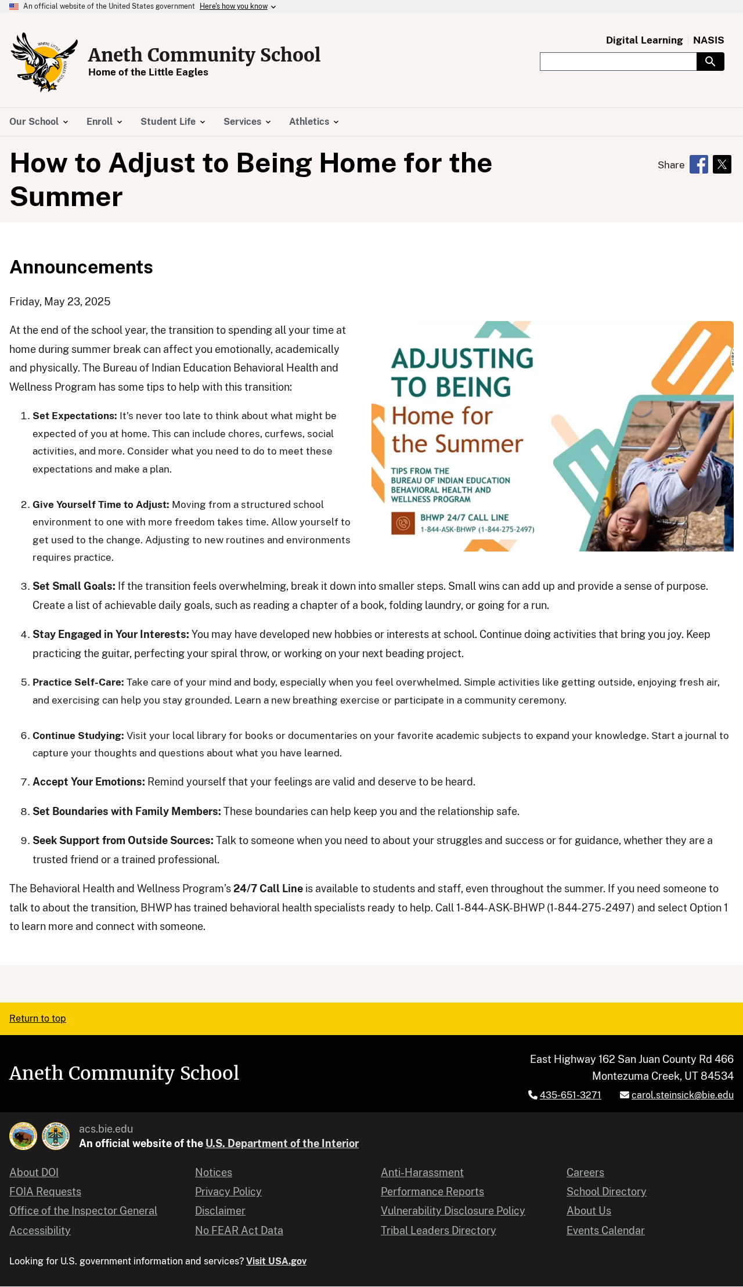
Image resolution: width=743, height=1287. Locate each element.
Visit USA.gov (276, 1261)
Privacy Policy (228, 1191)
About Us (589, 1211)
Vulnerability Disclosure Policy (453, 1211)
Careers (585, 1172)
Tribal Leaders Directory (438, 1230)
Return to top (37, 1018)
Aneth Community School (204, 55)
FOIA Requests (45, 1191)
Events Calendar (606, 1230)
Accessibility (40, 1230)
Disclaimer (220, 1211)
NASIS (708, 40)
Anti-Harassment (422, 1172)
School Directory (607, 1191)
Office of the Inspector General (83, 1211)
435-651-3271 (570, 1095)
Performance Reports (432, 1191)
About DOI (34, 1172)
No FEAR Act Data (239, 1230)
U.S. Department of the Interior (282, 1143)
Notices (213, 1172)
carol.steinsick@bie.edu (683, 1095)
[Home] (44, 62)
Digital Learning (644, 40)
